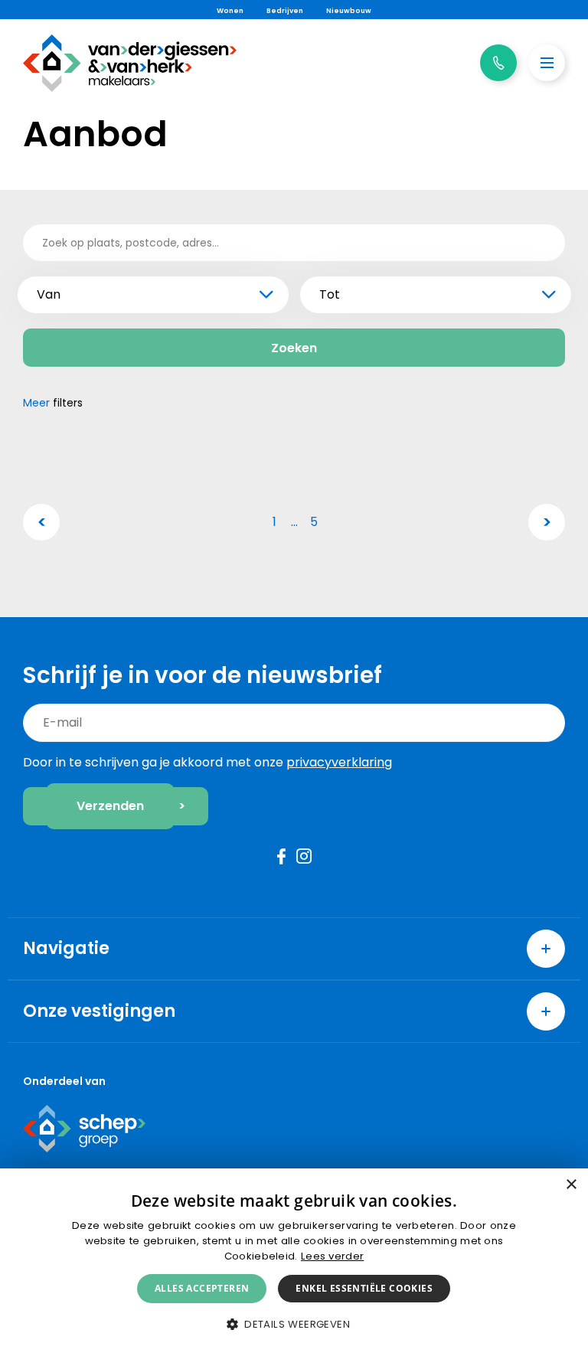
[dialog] (294, 1262)
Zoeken (294, 348)
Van (48, 294)
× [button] (571, 1185)
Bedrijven (284, 10)
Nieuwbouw (348, 10)
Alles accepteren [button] (202, 1288)
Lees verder (332, 1256)
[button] (294, 1324)
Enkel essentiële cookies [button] (364, 1288)
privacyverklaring (339, 762)
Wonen (230, 10)
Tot (329, 294)
